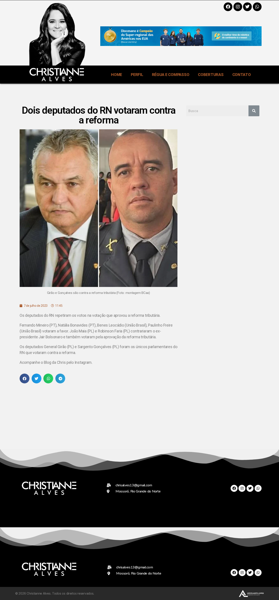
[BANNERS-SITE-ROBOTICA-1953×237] (181, 44)
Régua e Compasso (170, 74)
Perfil (137, 74)
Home (116, 74)
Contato (241, 74)
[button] (24, 378)
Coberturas (210, 74)
